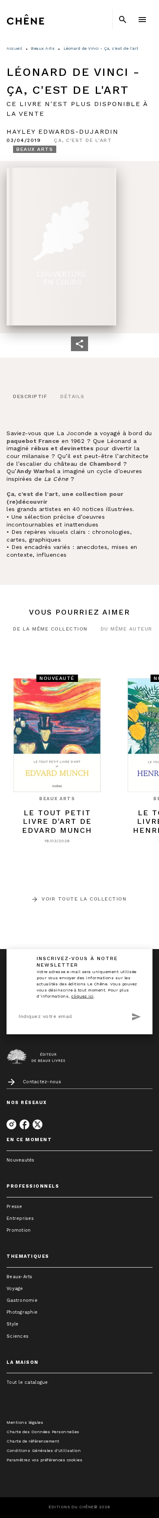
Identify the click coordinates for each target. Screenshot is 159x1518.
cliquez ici (82, 996)
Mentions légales (25, 1422)
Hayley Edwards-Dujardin (63, 131)
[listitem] (11, 1124)
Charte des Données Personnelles (43, 1431)
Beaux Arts (43, 48)
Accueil (14, 48)
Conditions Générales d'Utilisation (44, 1450)
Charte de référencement (33, 1441)
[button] (83, 140)
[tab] (30, 397)
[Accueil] (41, 19)
